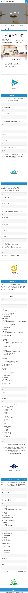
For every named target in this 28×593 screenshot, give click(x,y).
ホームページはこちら (14, 95)
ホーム (2, 25)
